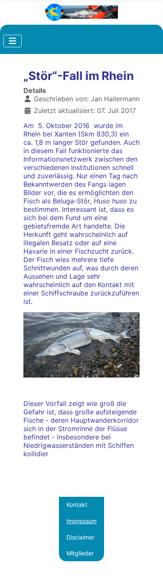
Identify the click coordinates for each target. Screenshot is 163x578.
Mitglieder (80, 553)
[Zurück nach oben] (148, 563)
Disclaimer (80, 537)
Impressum (81, 520)
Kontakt (76, 504)
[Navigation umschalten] (12, 41)
